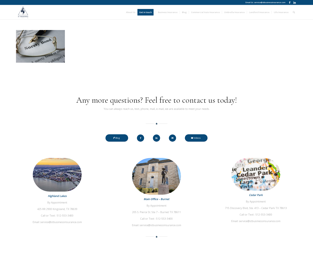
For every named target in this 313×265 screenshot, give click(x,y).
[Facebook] (289, 2)
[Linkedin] (294, 2)
